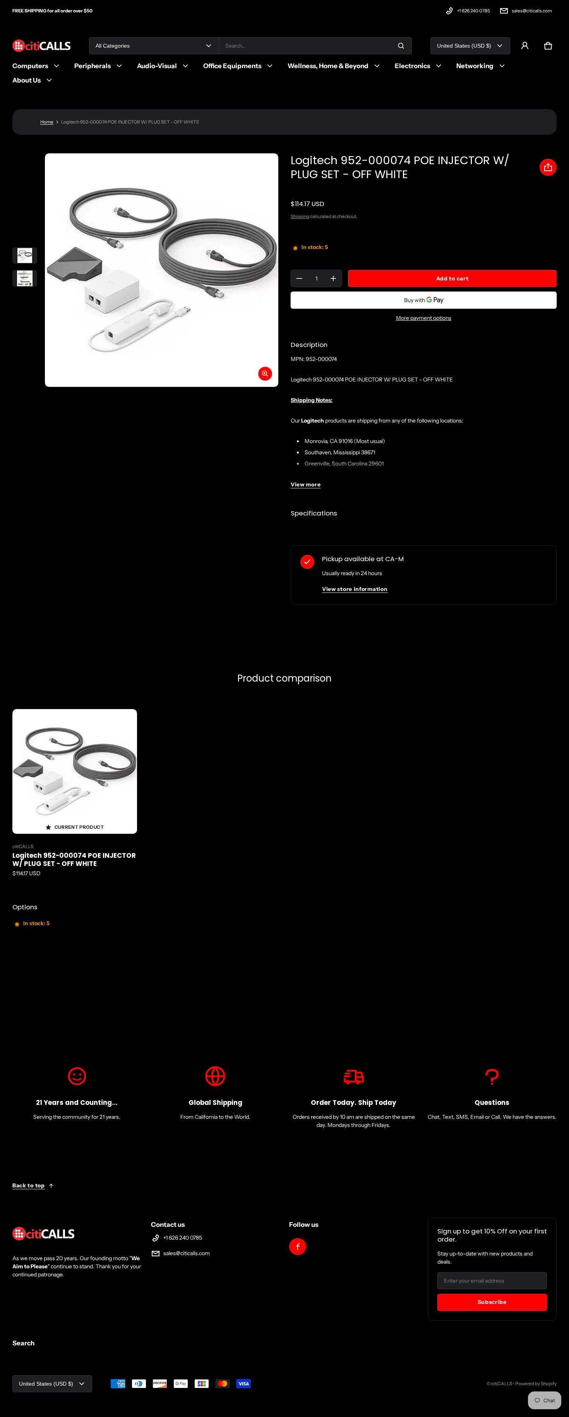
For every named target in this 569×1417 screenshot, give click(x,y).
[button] (548, 45)
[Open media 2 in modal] (161, 270)
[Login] (524, 45)
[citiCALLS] (41, 46)
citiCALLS (501, 1383)
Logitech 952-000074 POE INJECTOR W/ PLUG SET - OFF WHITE (74, 859)
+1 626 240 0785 (473, 11)
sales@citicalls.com (532, 11)
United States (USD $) (464, 46)
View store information (354, 589)
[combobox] (315, 45)
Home (46, 122)
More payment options (423, 317)
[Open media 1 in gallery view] (24, 255)
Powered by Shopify (536, 1383)
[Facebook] (297, 1246)
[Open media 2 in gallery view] (24, 278)
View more (305, 484)
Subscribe (492, 1301)
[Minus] (299, 278)
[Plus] (333, 278)
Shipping (300, 216)
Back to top (28, 1185)
